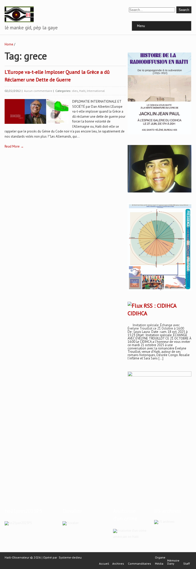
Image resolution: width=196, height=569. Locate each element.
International (96, 91)
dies (75, 91)
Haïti (82, 91)
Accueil (104, 563)
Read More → (14, 146)
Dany (170, 563)
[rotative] (159, 291)
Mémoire (173, 560)
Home (9, 44)
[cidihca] (159, 134)
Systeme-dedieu (70, 557)
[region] (159, 424)
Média (159, 563)
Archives (118, 563)
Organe (160, 557)
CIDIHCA (137, 313)
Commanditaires (139, 563)
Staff (186, 563)
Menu (141, 26)
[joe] (159, 191)
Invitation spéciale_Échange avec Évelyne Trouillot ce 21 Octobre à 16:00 (156, 327)
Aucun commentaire (38, 91)
